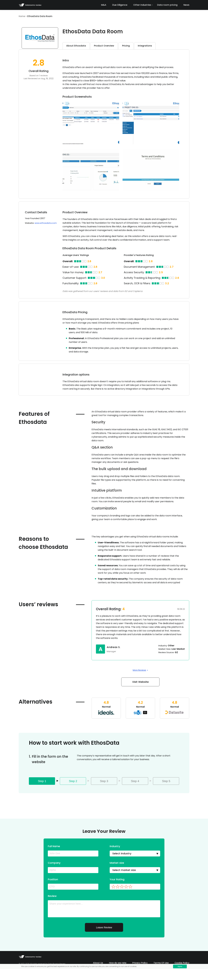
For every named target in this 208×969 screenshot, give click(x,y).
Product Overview (104, 45)
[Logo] (30, 5)
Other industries (142, 5)
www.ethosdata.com (46, 222)
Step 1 (42, 781)
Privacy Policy (140, 962)
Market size (117, 863)
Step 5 (166, 781)
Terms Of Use (161, 962)
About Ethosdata (76, 45)
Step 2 (73, 781)
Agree (180, 966)
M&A (103, 5)
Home (22, 16)
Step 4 (135, 781)
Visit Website (140, 682)
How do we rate (117, 962)
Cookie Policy (182, 962)
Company (54, 863)
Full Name (54, 846)
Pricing (126, 45)
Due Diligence (119, 5)
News (186, 5)
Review (52, 896)
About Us (98, 962)
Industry (115, 846)
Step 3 (104, 781)
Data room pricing (167, 5)
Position (53, 879)
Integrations (145, 45)
